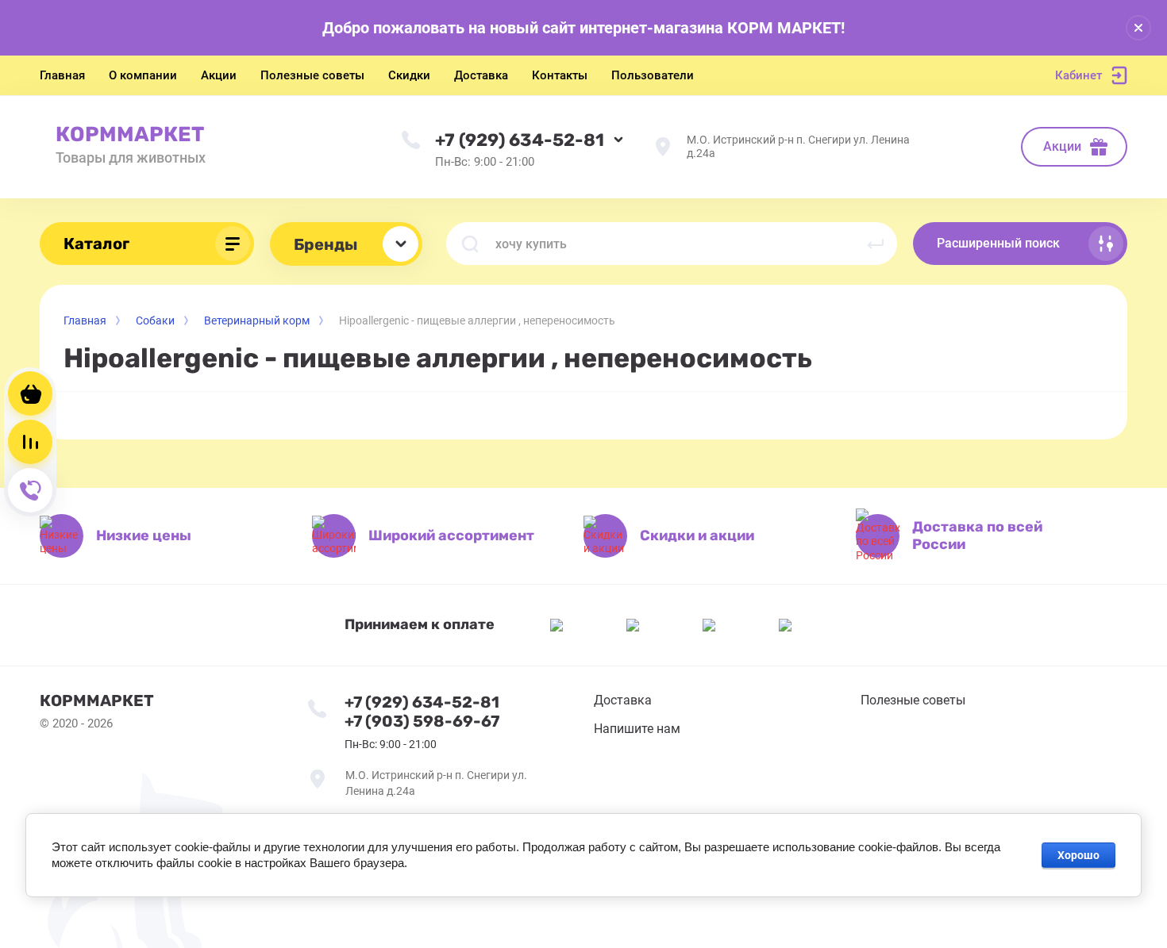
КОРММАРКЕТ (130, 134)
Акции (1062, 146)
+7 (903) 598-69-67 (422, 721)
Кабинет (1078, 75)
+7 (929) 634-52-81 (519, 140)
